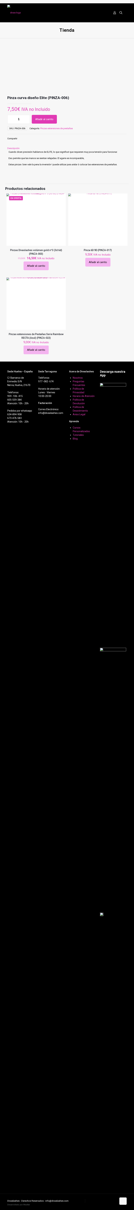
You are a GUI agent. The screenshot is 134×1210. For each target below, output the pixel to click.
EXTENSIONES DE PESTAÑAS (101, 1201)
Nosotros (78, 377)
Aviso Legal (79, 414)
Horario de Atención (84, 396)
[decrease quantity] (11, 119)
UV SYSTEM (78, 1201)
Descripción (13, 148)
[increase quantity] (26, 119)
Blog (75, 438)
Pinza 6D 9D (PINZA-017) (98, 250)
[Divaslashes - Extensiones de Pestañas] (14, 12)
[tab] (67, 148)
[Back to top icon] (123, 1201)
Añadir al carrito (44, 119)
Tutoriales (78, 435)
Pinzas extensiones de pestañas (56, 128)
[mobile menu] (102, 13)
